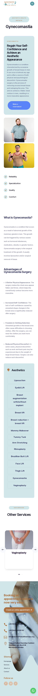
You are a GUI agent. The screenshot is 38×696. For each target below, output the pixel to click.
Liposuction (19, 380)
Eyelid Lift (20, 387)
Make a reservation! (17, 105)
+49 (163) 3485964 (16, 624)
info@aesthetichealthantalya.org (21, 637)
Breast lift (20, 412)
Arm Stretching (19, 442)
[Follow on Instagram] (11, 683)
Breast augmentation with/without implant (20, 400)
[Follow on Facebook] (6, 683)
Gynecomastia (20, 478)
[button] (20, 574)
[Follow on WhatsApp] (16, 683)
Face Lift (20, 463)
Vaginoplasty (19, 485)
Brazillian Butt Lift (20, 456)
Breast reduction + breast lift (20, 421)
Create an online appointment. (18, 610)
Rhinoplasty (20, 449)
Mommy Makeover (20, 430)
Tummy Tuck (19, 437)
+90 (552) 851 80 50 (16, 630)
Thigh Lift (20, 471)
